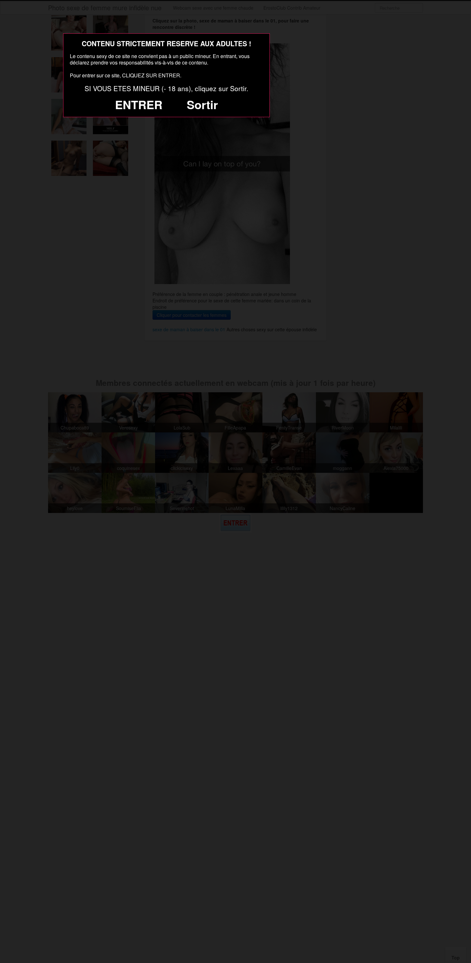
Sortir (202, 104)
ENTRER (138, 104)
